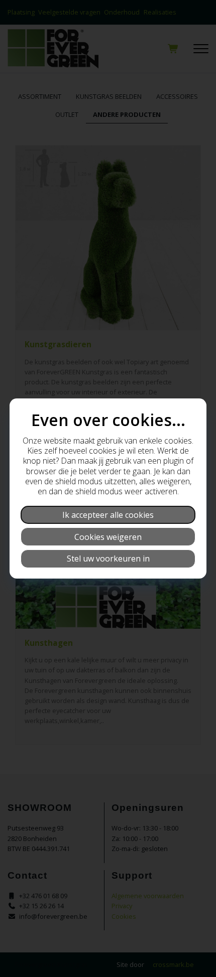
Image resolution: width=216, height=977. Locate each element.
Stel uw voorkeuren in (108, 558)
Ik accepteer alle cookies (108, 514)
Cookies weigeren (108, 536)
